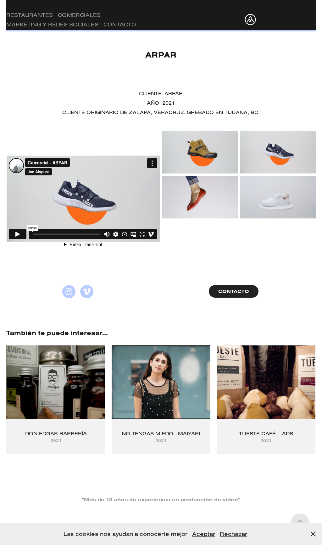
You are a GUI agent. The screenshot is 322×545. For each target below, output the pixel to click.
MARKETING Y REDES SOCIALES (52, 24)
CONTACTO (119, 24)
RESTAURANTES (29, 15)
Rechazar (233, 533)
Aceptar (203, 533)
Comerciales (79, 15)
